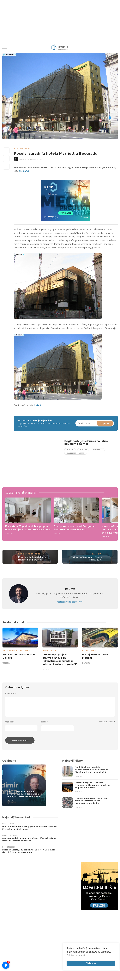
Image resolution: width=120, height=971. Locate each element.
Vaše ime (9, 722)
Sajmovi (97, 554)
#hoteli (83, 450)
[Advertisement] (38, 460)
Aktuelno (8, 651)
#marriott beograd (75, 453)
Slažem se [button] (90, 963)
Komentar (10, 693)
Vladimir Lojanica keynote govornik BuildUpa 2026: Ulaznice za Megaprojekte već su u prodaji (24, 793)
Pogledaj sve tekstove (69, 601)
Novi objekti (22, 148)
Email (44, 722)
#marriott (98, 450)
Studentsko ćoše (29, 554)
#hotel (70, 450)
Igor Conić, (23, 159)
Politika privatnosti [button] (75, 955)
